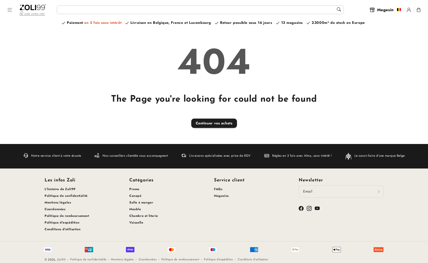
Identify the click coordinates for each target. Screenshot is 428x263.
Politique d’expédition (218, 259)
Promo (134, 189)
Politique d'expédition (62, 222)
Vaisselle (136, 222)
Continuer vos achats (214, 123)
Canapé (135, 195)
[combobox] (200, 10)
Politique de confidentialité (66, 195)
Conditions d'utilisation (62, 229)
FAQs (218, 189)
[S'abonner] (378, 191)
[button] (10, 10)
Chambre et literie (143, 216)
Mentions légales (58, 202)
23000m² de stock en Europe (338, 22)
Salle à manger (141, 202)
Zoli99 (61, 259)
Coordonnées (55, 209)
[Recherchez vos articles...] (339, 9)
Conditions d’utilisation (253, 259)
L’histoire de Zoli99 (60, 189)
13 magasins (292, 22)
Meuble (135, 209)
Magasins (221, 195)
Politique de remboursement (67, 216)
